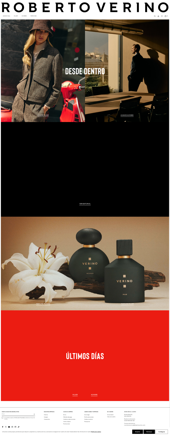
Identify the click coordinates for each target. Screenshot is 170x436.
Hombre (24, 16)
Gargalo (46, 417)
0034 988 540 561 (129, 420)
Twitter (6, 427)
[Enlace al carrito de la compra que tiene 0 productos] (165, 16)
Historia (46, 414)
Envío (64, 414)
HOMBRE (94, 394)
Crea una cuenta (111, 416)
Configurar (161, 431)
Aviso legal (87, 414)
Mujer (16, 16)
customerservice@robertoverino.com (134, 425)
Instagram (15, 427)
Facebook (3, 427)
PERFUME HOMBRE (43, 304)
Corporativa (47, 419)
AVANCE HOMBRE (127, 115)
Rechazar (149, 431)
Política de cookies (89, 417)
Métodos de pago (67, 417)
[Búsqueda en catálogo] (154, 16)
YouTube (9, 427)
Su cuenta (110, 411)
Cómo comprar (67, 421)
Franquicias (87, 421)
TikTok (18, 427)
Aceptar (137, 431)
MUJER (75, 394)
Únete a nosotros (88, 419)
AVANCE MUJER (43, 115)
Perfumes (34, 16)
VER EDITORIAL (85, 203)
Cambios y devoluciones (69, 419)
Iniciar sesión (110, 414)
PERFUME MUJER (127, 304)
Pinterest (12, 427)
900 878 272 (127, 416)
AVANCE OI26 (6, 16)
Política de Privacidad (20, 417)
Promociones (66, 423)
